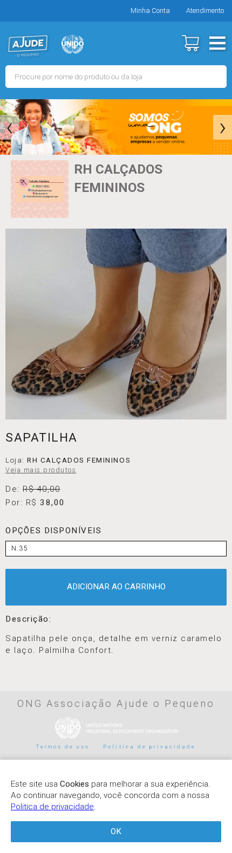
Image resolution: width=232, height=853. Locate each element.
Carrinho (190, 43)
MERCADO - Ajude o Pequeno (28, 45)
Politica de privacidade (149, 746)
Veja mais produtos (40, 470)
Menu (217, 43)
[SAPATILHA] (116, 324)
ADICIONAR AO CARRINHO (116, 586)
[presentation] (9, 127)
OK (116, 831)
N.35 (19, 548)
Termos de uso (63, 746)
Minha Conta (150, 10)
